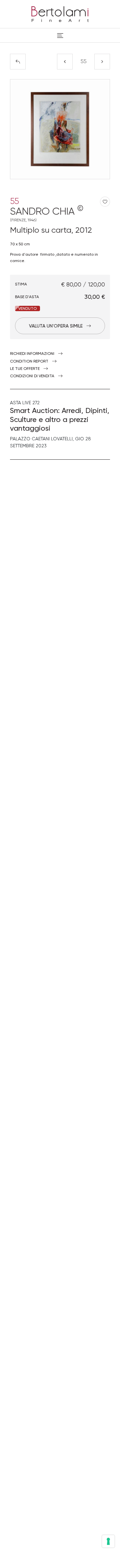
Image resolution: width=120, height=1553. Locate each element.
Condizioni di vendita (32, 376)
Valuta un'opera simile (56, 325)
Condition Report (29, 361)
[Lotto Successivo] (102, 61)
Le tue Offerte (25, 368)
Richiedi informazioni (32, 353)
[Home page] (60, 13)
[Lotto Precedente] (65, 61)
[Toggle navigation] (60, 35)
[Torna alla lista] (18, 61)
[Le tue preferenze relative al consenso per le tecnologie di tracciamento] (108, 1541)
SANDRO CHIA (46, 213)
